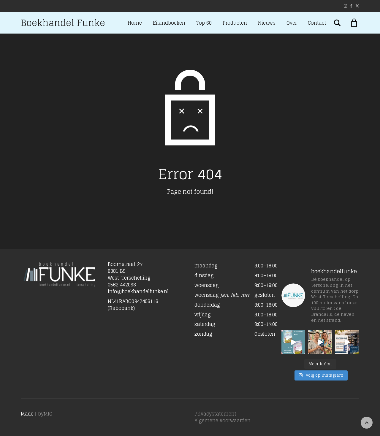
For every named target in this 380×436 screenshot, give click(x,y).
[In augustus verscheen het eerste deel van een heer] (293, 342)
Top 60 (204, 23)
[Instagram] (345, 6)
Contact (317, 23)
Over (291, 23)
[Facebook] (351, 6)
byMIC (45, 414)
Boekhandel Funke (63, 23)
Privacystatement (215, 414)
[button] (233, 303)
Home (135, 23)
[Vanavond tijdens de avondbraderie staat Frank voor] (347, 342)
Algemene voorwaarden (222, 420)
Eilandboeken (169, 23)
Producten (235, 23)
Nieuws (267, 23)
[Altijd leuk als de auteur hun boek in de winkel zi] (320, 342)
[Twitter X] (357, 6)
